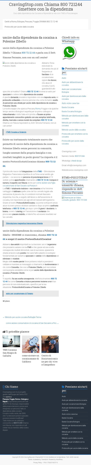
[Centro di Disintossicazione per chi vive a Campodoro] (50, 337)
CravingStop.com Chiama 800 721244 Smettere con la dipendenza (45, 6)
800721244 (79, 156)
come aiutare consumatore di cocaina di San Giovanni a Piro (32, 323)
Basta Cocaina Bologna (72, 111)
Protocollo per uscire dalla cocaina (19, 27)
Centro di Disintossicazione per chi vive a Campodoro (49, 360)
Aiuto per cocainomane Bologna (74, 404)
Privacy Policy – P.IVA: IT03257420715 (45, 462)
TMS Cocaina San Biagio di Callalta (10, 352)
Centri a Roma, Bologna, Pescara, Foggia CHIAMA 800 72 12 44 (31, 21)
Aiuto (64, 78)
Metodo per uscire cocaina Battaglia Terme (22, 317)
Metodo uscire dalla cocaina (74, 130)
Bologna (24, 399)
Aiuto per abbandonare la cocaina (74, 400)
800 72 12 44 (28, 52)
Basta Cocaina (68, 107)
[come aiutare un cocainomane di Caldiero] (30, 337)
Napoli (5, 401)
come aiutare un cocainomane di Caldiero (30, 358)
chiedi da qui (76, 161)
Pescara (6, 399)
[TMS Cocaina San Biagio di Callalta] (11, 337)
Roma (38, 109)
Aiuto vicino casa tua (70, 103)
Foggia (12, 399)
